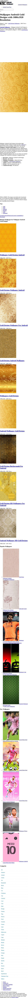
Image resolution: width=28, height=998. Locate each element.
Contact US (5, 983)
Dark (2, 906)
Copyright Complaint (7, 984)
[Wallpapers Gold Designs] (8, 392)
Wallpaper (5, 213)
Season (2, 966)
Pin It (22, 215)
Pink (2, 955)
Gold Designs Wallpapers (14, 23)
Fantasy (3, 911)
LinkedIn (19, 215)
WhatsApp (10, 215)
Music (2, 947)
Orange (2, 953)
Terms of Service (7, 989)
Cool (2, 901)
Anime (2, 877)
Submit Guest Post (7, 7)
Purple (2, 958)
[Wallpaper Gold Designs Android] (8, 251)
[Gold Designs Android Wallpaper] (8, 357)
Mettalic (3, 940)
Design (2, 908)
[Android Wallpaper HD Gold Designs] (8, 537)
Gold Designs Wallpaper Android (12, 290)
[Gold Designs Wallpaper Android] (8, 287)
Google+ (15, 215)
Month (2, 942)
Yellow (2, 978)
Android (5, 209)
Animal (2, 875)
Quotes (2, 960)
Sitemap (5, 987)
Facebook (5, 215)
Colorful (3, 898)
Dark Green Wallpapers (9, 706)
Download (2, 217)
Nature (2, 950)
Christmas (3, 893)
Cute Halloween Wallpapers (10, 674)
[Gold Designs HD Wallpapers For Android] (8, 500)
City (2, 895)
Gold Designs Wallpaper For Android (14, 325)
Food (2, 919)
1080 (4, 206)
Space (2, 968)
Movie (2, 945)
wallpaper (23, 144)
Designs (5, 210)
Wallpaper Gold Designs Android (12, 255)
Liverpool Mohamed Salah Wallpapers (13, 643)
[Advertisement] (14, 47)
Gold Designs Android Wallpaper (12, 361)
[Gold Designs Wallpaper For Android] (8, 322)
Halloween (3, 932)
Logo (2, 937)
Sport (2, 971)
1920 (4, 208)
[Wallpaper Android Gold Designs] (14, 87)
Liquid (2, 934)
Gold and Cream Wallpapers (10, 611)
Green (2, 929)
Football (3, 921)
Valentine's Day (4, 976)
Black (2, 885)
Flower (2, 916)
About (4, 982)
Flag (2, 914)
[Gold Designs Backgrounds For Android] (8, 463)
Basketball (3, 882)
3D (2, 870)
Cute (2, 903)
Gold (4, 211)
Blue (2, 888)
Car (2, 890)
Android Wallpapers (22, 4)
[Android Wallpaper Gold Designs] (8, 428)
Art (2, 880)
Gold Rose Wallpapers (9, 579)
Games (2, 924)
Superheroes (4, 973)
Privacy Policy (6, 985)
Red (2, 963)
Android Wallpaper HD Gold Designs (14, 540)
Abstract (3, 872)
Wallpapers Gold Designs (9, 396)
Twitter (1, 215)
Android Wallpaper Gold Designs (12, 431)
